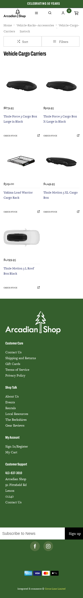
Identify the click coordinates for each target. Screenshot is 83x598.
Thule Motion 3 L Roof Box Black (19, 271)
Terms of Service (17, 369)
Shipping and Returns (20, 358)
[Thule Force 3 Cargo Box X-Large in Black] (61, 85)
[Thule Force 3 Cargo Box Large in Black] (22, 85)
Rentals (10, 408)
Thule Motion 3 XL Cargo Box (60, 195)
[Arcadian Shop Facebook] (35, 546)
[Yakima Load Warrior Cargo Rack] (22, 161)
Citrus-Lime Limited (55, 588)
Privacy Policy (15, 375)
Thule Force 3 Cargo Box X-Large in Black (60, 119)
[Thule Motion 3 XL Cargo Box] (61, 161)
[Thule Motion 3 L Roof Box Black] (22, 237)
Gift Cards (12, 363)
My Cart (11, 452)
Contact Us (13, 352)
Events (10, 402)
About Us (12, 396)
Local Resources (16, 413)
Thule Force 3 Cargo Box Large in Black (20, 119)
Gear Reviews (14, 425)
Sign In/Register (16, 446)
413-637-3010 (13, 473)
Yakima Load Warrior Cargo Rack (18, 195)
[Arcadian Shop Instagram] (48, 546)
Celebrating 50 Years (43, 4)
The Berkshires (16, 419)
